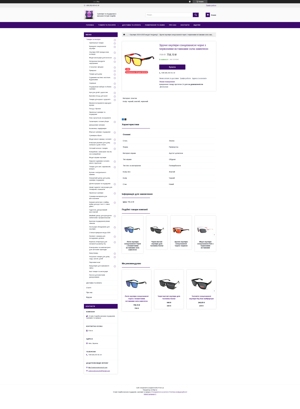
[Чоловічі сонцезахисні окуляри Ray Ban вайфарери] (201, 281)
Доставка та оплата (131, 25)
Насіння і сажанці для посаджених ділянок (97, 237)
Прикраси (92, 70)
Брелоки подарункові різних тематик (99, 222)
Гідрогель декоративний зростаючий (98, 211)
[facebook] (123, 120)
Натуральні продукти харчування (97, 62)
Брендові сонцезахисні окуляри (97, 47)
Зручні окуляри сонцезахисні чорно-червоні (181, 244)
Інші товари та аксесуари (98, 271)
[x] (125, 120)
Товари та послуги (107, 25)
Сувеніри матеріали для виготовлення (98, 197)
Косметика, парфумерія (97, 128)
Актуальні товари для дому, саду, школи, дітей (99, 258)
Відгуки (197, 25)
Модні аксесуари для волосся (100, 58)
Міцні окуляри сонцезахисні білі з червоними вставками (205, 245)
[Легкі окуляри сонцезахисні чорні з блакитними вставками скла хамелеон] (132, 227)
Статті (88, 288)
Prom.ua (161, 388)
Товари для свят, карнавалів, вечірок (100, 168)
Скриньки (92, 83)
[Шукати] (196, 15)
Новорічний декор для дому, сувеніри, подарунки (99, 179)
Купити (172, 67)
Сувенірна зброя (95, 135)
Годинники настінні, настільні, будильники (100, 78)
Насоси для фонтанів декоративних (97, 276)
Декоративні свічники (97, 125)
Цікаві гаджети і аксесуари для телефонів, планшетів (100, 188)
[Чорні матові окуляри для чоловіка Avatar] (156, 227)
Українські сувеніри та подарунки (97, 113)
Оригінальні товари (96, 43)
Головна (90, 25)
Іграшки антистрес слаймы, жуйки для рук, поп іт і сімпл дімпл (99, 204)
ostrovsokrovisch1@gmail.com (99, 371)
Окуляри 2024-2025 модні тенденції (144, 35)
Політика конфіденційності (178, 392)
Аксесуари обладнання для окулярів (99, 228)
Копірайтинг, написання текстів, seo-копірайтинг (100, 153)
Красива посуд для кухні (98, 96)
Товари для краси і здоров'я (99, 99)
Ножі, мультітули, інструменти (100, 118)
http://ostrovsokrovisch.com (97, 367)
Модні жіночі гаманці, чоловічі (100, 139)
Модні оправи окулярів (97, 157)
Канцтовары (93, 253)
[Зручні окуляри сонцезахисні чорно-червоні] (181, 227)
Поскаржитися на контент (160, 392)
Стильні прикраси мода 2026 (99, 232)
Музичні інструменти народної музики (100, 104)
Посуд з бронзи (95, 109)
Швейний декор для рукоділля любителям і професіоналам (100, 217)
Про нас (172, 25)
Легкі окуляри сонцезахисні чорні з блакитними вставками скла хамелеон (132, 246)
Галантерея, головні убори (99, 121)
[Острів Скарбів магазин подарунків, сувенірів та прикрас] (89, 19)
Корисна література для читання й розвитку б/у (98, 243)
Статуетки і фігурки (96, 67)
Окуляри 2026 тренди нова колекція (99, 53)
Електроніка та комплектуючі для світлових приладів (99, 248)
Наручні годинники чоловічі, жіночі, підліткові (99, 162)
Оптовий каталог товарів (98, 148)
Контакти (185, 25)
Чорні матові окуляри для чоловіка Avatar (156, 244)
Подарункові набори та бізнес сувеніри (100, 88)
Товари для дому (95, 74)
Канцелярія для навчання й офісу (99, 267)
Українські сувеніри (96, 193)
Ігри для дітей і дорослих (98, 92)
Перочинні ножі (94, 262)
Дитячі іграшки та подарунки (99, 183)
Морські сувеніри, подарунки (99, 132)
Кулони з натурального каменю (97, 173)
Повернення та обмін (155, 25)
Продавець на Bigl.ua (150, 390)
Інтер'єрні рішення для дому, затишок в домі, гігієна (99, 144)
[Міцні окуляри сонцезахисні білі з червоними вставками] (205, 227)
